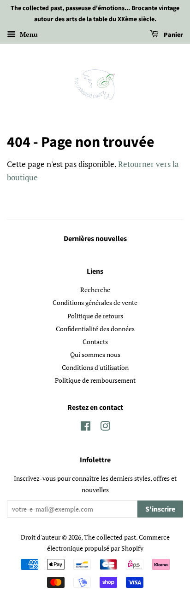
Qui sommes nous (95, 354)
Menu (28, 34)
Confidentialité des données (95, 328)
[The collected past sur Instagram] (105, 427)
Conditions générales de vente (95, 302)
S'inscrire (160, 509)
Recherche (95, 289)
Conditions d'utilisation (95, 367)
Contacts (95, 341)
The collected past (110, 537)
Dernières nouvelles (95, 239)
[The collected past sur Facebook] (85, 427)
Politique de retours (95, 315)
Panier (172, 35)
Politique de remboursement (95, 380)
